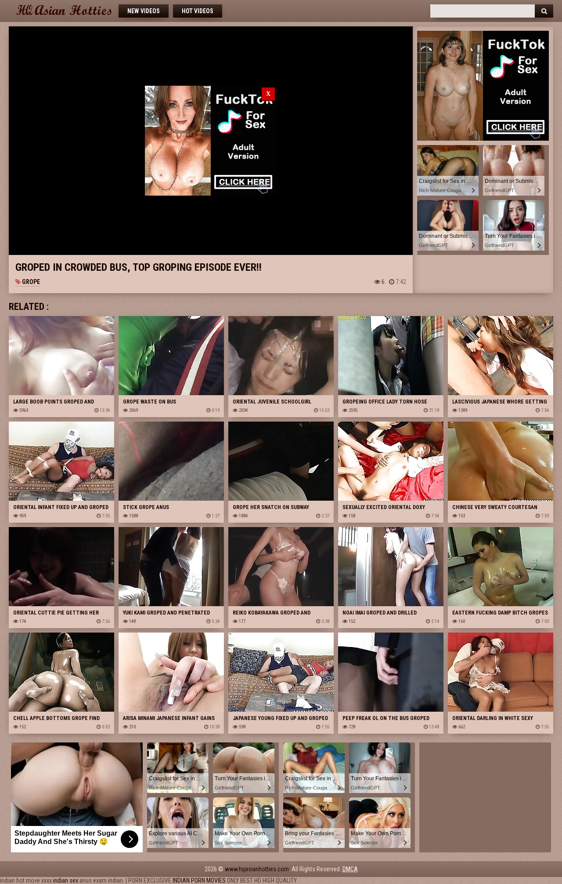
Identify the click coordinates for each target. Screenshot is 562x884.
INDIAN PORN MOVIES (199, 880)
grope (30, 281)
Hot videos (197, 11)
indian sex (65, 880)
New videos (143, 11)
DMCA (350, 869)
